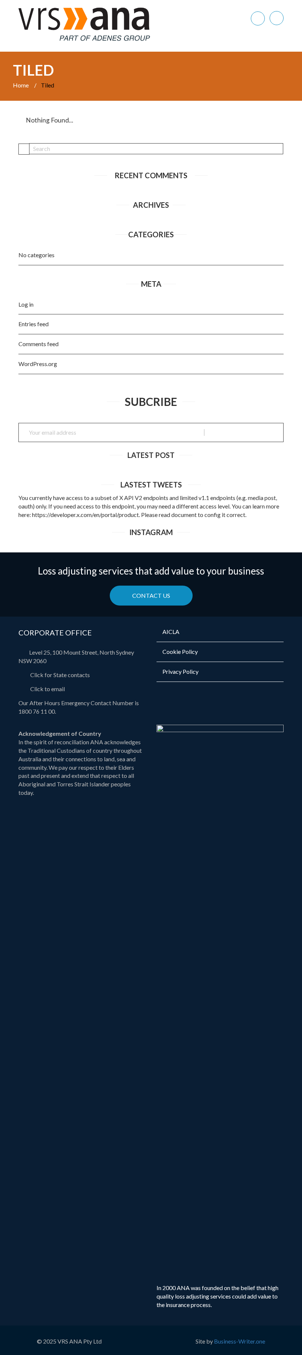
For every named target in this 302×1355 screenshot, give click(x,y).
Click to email (47, 688)
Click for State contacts (59, 674)
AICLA (170, 631)
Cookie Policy (180, 651)
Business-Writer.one (239, 1341)
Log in (26, 304)
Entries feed (33, 323)
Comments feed (38, 343)
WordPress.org (37, 363)
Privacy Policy (180, 671)
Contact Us (151, 595)
